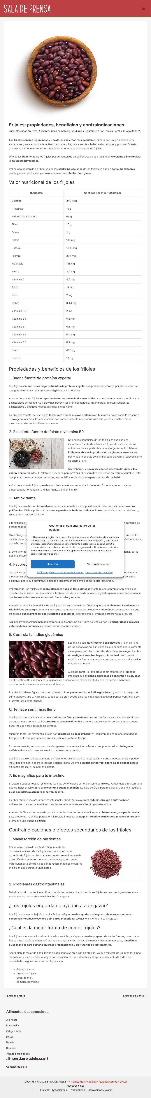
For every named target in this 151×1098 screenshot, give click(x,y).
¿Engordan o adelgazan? (27, 1058)
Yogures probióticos (18, 1053)
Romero (10, 1048)
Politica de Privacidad (83, 1081)
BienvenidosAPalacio (100, 1089)
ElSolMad (44, 1089)
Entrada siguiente (135, 995)
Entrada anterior (15, 995)
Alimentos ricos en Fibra (23, 130)
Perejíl (9, 1036)
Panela (10, 1042)
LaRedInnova (77, 1089)
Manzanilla (12, 1025)
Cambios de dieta (16, 1066)
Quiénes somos (108, 1081)
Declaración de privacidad (99, 572)
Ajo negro (11, 1019)
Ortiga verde (13, 1031)
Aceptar (52, 564)
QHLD (123, 1081)
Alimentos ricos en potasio (54, 130)
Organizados (59, 1089)
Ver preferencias (98, 564)
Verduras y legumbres (84, 130)
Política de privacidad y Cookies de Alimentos (60, 572)
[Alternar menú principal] (144, 9)
